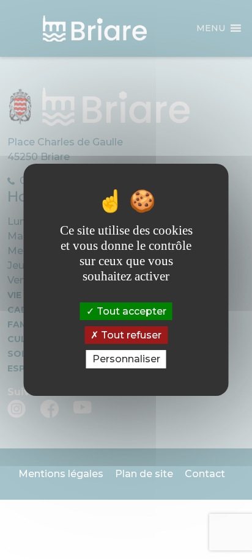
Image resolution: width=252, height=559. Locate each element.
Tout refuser (129, 335)
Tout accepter (130, 311)
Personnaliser (126, 359)
